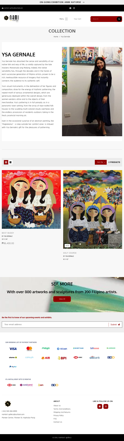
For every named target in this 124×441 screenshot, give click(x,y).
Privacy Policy (59, 415)
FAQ (55, 419)
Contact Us (58, 422)
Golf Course (70, 253)
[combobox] (106, 19)
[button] (66, 19)
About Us (57, 405)
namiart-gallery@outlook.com (13, 414)
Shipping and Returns (62, 412)
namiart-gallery (64, 437)
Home (56, 36)
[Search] (119, 19)
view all (62, 299)
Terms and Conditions (62, 409)
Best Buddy (8, 233)
